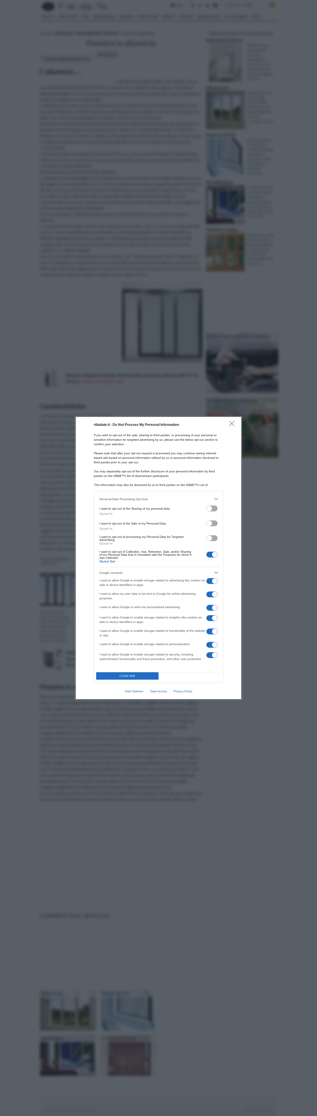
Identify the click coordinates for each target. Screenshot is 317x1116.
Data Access (158, 691)
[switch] (212, 508)
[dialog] (158, 558)
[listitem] (158, 499)
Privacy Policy (183, 691)
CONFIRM (127, 676)
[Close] (233, 425)
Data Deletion (134, 691)
